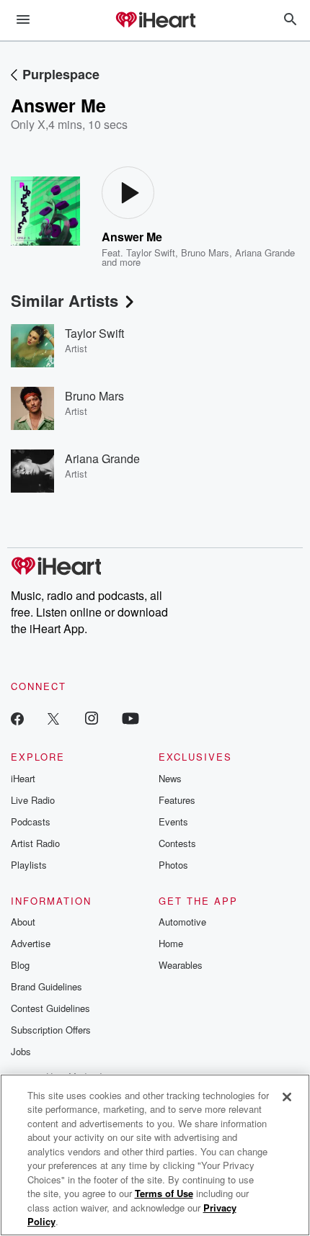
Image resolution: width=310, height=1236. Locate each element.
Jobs (21, 1051)
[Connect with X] (53, 718)
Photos (173, 865)
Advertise (30, 943)
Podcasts (30, 821)
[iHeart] (155, 20)
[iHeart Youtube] (130, 718)
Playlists (29, 865)
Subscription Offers (51, 1029)
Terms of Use (164, 1193)
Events (173, 821)
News (170, 778)
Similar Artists (64, 300)
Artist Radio (35, 843)
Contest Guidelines (50, 1008)
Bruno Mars (205, 252)
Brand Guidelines (46, 986)
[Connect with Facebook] (17, 718)
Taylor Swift (150, 252)
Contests (177, 843)
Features (177, 800)
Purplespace (60, 74)
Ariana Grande (265, 252)
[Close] (287, 1097)
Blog (20, 965)
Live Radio (33, 800)
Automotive (182, 921)
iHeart (23, 778)
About (23, 921)
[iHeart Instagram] (91, 718)
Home (171, 943)
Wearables (181, 965)
